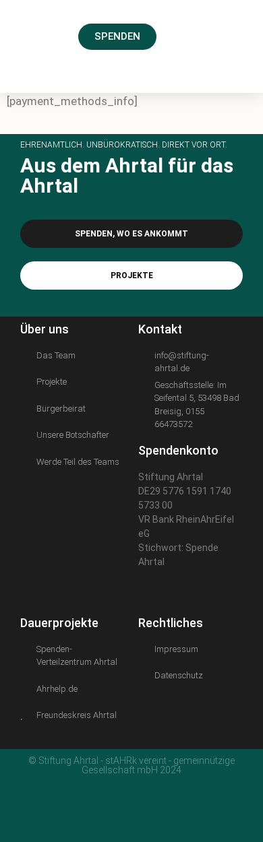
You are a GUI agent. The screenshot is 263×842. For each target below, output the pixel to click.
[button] (230, 35)
